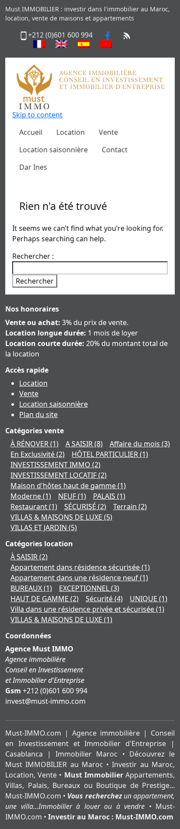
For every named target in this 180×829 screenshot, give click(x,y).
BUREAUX (31, 588)
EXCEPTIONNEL (89, 588)
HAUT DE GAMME (44, 598)
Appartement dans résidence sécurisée (80, 567)
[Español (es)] (84, 44)
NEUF (72, 496)
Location (33, 383)
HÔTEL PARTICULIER (110, 454)
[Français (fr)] (39, 44)
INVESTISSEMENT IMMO (55, 464)
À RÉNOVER (34, 444)
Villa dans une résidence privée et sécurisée (87, 609)
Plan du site (38, 414)
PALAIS (109, 496)
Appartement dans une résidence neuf (79, 577)
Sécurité (104, 598)
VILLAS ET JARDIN (43, 527)
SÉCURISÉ (85, 506)
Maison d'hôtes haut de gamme (68, 485)
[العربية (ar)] (106, 44)
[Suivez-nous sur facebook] (107, 35)
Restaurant (33, 506)
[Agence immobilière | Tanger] (90, 86)
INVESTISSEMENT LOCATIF (58, 475)
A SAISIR (84, 444)
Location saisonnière (53, 404)
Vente (28, 393)
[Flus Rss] (126, 35)
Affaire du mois (140, 444)
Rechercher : (33, 256)
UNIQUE (148, 598)
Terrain (130, 506)
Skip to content (37, 115)
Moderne (30, 496)
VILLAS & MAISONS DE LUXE (61, 517)
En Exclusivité (37, 454)
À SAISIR (29, 557)
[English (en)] (61, 44)
